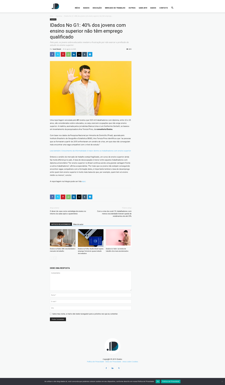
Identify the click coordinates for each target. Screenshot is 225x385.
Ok (158, 381)
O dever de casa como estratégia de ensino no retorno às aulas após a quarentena (68, 212)
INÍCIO (77, 8)
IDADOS (86, 8)
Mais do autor (78, 224)
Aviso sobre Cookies (130, 361)
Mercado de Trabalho (115, 8)
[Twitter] (57, 54)
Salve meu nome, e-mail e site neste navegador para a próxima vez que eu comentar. (85, 314)
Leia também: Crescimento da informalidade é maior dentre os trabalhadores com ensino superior (90, 151)
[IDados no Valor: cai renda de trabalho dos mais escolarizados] (118, 238)
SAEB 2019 (143, 8)
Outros (132, 8)
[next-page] (55, 258)
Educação (97, 8)
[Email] (79, 54)
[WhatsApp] (68, 54)
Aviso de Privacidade (113, 361)
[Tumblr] (84, 54)
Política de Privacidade (95, 361)
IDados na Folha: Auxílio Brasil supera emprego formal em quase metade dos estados (90, 251)
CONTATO (163, 8)
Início (51, 16)
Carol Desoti (57, 49)
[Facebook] (52, 54)
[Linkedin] (73, 54)
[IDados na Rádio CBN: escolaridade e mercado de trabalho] (62, 238)
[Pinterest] (63, 54)
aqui (83, 181)
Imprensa (59, 16)
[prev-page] (51, 258)
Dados (153, 8)
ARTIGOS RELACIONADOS (61, 224)
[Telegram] (90, 54)
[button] (172, 8)
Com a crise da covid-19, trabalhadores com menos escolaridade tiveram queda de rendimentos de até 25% (114, 213)
